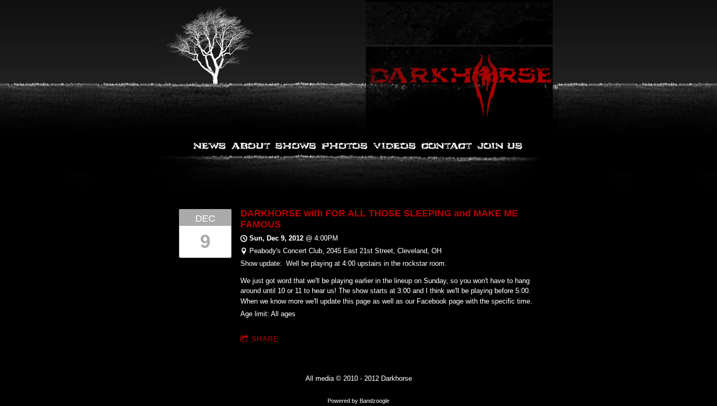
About (250, 146)
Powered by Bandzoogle (358, 401)
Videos (394, 146)
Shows (295, 146)
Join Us (499, 146)
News (210, 146)
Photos (344, 146)
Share (265, 339)
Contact (446, 146)
